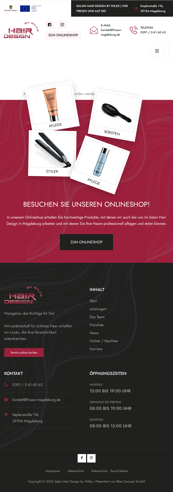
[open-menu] (157, 51)
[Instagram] (91, 458)
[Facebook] (82, 458)
